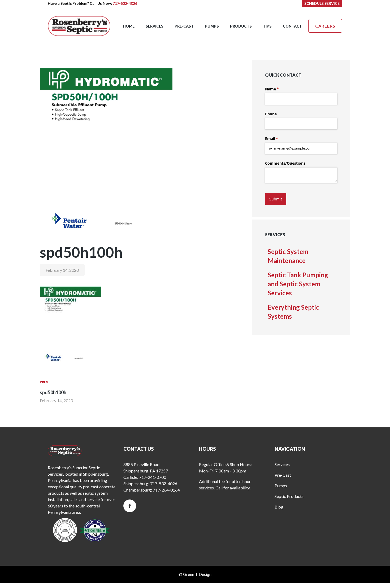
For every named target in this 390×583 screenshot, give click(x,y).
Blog (279, 506)
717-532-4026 (125, 3)
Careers (325, 25)
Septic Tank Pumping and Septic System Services (298, 284)
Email (279, 138)
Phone (271, 113)
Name (279, 88)
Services (282, 464)
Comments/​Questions (285, 163)
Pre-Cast (283, 474)
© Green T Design (195, 574)
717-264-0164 (166, 489)
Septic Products (289, 496)
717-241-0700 (152, 477)
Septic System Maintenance (288, 256)
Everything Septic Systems (293, 311)
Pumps (281, 485)
